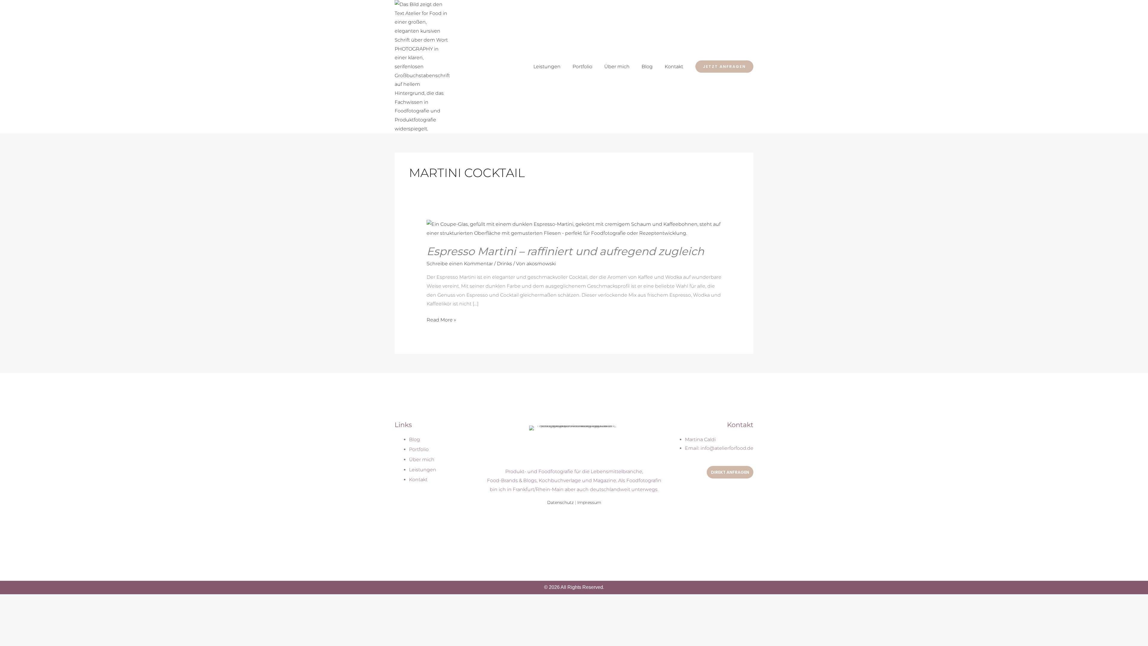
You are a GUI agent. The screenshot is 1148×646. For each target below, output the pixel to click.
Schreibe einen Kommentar (460, 263)
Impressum (589, 502)
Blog (647, 66)
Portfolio (582, 66)
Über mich (617, 66)
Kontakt (674, 66)
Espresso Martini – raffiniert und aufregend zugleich (565, 251)
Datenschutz (560, 502)
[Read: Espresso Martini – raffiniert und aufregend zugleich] (574, 228)
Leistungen (547, 66)
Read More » (441, 319)
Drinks (504, 263)
